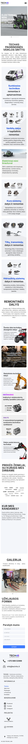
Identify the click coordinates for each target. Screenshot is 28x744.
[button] (25, 3)
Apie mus (6, 688)
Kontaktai (6, 694)
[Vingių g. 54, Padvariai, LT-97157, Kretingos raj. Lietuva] (4, 736)
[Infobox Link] (14, 88)
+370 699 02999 (14, 661)
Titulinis (6, 686)
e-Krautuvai (7, 692)
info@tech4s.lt (13, 666)
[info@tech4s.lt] (4, 666)
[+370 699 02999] (4, 661)
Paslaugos (7, 690)
